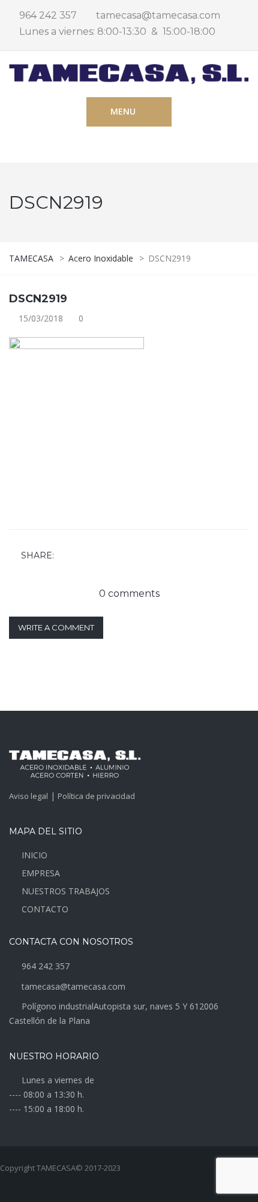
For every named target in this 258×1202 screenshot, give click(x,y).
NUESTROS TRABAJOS (66, 891)
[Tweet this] (83, 556)
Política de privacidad (96, 796)
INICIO (34, 855)
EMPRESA (41, 873)
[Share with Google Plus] (100, 556)
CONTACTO (45, 909)
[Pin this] (118, 556)
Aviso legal (28, 796)
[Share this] (65, 556)
